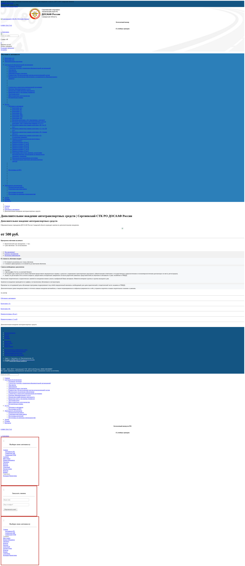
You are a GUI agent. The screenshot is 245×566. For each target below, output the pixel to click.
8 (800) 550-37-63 (6, 25)
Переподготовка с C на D (20, 149)
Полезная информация (12, 255)
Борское (5, 465)
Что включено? (10, 252)
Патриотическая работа (16, 187)
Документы (12, 70)
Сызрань (6, 457)
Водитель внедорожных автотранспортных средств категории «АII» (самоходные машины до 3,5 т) (29, 122)
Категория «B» (9, 60)
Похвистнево (7, 469)
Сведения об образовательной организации (19, 65)
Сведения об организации (13, 380)
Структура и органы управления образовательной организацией (29, 68)
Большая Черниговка (10, 476)
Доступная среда (13, 94)
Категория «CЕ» (17, 116)
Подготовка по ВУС (15, 170)
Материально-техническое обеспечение (21, 392)
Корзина (7, 345)
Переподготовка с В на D (20, 146)
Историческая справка (15, 97)
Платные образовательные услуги (19, 89)
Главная (7, 378)
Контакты (8, 201)
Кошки (5, 472)
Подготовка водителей (15, 192)
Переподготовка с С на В (20, 144)
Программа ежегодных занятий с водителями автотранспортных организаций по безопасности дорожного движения (28, 154)
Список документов (11, 254)
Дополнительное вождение (13, 61)
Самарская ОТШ (10, 455)
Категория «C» (17, 111)
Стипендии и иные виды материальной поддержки (25, 87)
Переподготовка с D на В (20, 147)
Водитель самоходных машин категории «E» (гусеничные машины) (27, 136)
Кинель (5, 464)
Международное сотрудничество (19, 96)
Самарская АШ (10, 453)
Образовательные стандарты (17, 73)
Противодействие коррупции (14, 355)
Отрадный (6, 467)
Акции (7, 197)
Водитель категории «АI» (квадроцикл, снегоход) (28, 120)
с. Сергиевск (5, 32)
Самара (5, 450)
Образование (12, 71)
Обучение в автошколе (15, 106)
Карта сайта (8, 343)
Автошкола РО (10, 451)
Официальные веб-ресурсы (13, 353)
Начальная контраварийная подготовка (25, 158)
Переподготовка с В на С (20, 142)
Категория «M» (17, 118)
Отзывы (7, 199)
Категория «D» (17, 113)
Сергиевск (6, 553)
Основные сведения (15, 66)
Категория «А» (9, 58)
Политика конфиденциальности (15, 351)
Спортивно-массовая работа (17, 189)
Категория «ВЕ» (17, 115)
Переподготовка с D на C (20, 151)
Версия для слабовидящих (9, 6)
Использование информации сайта (16, 350)
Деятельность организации (13, 185)
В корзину (4, 48)
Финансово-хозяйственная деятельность (21, 90)
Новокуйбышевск (9, 460)
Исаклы (5, 470)
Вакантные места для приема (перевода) (21, 92)
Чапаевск (6, 462)
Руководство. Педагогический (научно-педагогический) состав (29, 75)
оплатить (4, 50)
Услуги (7, 104)
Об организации (10, 333)
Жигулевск (6, 458)
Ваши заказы (9, 346)
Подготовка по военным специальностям (22, 194)
